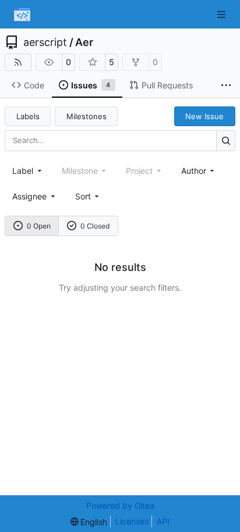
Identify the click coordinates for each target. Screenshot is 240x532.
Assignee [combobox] (29, 196)
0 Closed (95, 226)
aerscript (45, 42)
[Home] (22, 14)
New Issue (204, 116)
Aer (84, 42)
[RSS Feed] (18, 62)
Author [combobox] (193, 171)
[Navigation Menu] (222, 14)
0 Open (39, 226)
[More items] (226, 85)
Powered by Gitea (120, 505)
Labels (28, 116)
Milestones (86, 116)
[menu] (88, 196)
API (163, 521)
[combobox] (28, 170)
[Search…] (225, 140)
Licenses (132, 521)
